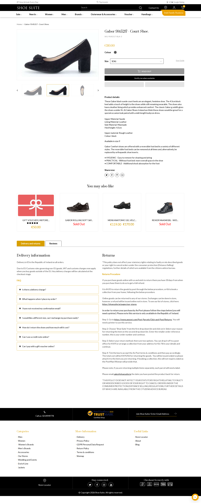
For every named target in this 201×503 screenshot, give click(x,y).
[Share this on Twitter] (107, 175)
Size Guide (180, 60)
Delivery (80, 437)
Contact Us (154, 8)
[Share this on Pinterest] (117, 175)
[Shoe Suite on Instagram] (104, 484)
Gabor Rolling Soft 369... (79, 220)
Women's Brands (26, 444)
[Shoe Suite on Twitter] (90, 484)
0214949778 (48, 416)
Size (106, 61)
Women (21, 440)
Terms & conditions (85, 452)
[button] (124, 84)
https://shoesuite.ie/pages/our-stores (119, 304)
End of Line (23, 463)
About (138, 440)
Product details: (112, 97)
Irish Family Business (173, 13)
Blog (137, 444)
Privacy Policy (83, 440)
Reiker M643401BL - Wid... (165, 220)
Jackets (21, 467)
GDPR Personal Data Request (90, 444)
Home (19, 24)
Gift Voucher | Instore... (36, 220)
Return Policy (83, 448)
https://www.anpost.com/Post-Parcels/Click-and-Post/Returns (143, 319)
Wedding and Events (27, 459)
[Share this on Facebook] (112, 175)
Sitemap (80, 456)
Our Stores (23, 456)
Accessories (23, 452)
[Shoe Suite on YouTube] (111, 484)
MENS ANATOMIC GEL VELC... (122, 220)
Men (20, 437)
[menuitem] (19, 14)
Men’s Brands (24, 448)
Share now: (110, 170)
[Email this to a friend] (122, 175)
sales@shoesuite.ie (122, 374)
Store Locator (141, 437)
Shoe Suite (100, 492)
